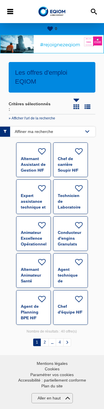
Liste (87, 106)
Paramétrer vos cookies (52, 374)
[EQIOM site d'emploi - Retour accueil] (52, 11)
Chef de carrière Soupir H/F (68, 164)
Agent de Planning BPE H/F (30, 312)
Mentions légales (52, 363)
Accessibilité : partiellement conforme (52, 380)
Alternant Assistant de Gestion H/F (33, 164)
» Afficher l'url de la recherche (32, 118)
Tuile (76, 106)
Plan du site (52, 386)
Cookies (52, 369)
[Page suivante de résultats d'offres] (67, 342)
